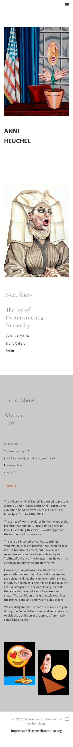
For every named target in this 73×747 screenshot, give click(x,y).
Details (11, 486)
